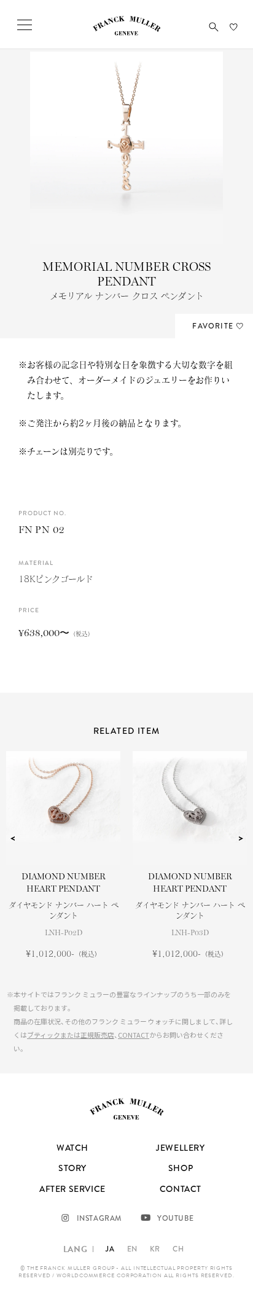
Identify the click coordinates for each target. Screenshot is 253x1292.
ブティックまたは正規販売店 (70, 1035)
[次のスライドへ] (240, 838)
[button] (214, 27)
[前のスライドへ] (12, 838)
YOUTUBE (175, 1218)
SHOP (180, 1168)
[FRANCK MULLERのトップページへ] (126, 32)
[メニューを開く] (24, 24)
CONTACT (133, 1035)
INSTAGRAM (99, 1218)
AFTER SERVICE (72, 1189)
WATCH (72, 1148)
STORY (72, 1168)
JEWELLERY (180, 1148)
